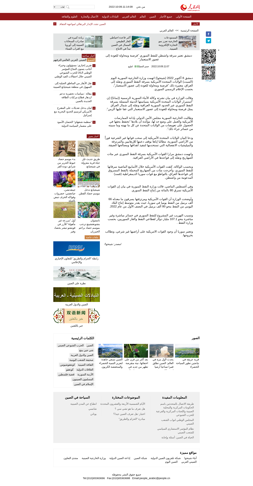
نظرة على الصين (76, 283)
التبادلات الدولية (110, 16)
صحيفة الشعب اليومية (81, 359)
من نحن (140, 6)
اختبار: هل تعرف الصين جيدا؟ (129, 413)
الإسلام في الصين (83, 384)
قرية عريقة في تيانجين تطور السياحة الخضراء (187, 363)
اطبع (130, 66)
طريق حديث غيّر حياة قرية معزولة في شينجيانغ (90, 163)
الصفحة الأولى (183, 16)
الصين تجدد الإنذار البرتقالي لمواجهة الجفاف (87, 24)
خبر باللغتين (76, 325)
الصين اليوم (171, 461)
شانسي (92, 408)
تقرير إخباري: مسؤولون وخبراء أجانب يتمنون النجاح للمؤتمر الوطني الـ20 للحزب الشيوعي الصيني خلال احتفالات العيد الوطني (73, 71)
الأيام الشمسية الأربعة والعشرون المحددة (122, 403)
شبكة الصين (140, 458)
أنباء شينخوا (190, 458)
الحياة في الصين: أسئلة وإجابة (177, 437)
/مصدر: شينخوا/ (113, 244)
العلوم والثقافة (69, 16)
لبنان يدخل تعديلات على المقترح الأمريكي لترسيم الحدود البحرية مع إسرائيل (73, 111)
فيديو (114, 23)
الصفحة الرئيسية (190, 30)
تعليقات (124, 23)
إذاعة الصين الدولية (119, 458)
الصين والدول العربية (76, 304)
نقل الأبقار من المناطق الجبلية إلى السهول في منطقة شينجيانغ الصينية (72, 85)
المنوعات (137, 23)
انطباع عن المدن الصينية (83, 403)
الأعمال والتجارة (89, 16)
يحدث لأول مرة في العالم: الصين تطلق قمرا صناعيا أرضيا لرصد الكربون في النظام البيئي (163, 367)
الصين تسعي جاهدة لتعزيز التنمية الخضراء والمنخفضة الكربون (111, 363)
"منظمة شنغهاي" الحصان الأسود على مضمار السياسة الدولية (74, 124)
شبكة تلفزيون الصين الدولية (166, 458)
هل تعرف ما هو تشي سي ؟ (130, 408)
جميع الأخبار (166, 16)
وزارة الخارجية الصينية (94, 458)
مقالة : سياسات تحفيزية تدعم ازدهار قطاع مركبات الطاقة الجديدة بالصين (76, 97)
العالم (143, 16)
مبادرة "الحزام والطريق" (132, 418)
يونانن (93, 413)
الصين (152, 16)
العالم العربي (129, 16)
